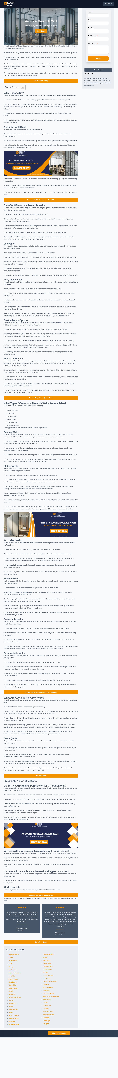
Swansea (46, 990)
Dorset (11, 1012)
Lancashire (47, 1005)
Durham (46, 1008)
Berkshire (12, 976)
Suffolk (11, 991)
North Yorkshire (48, 993)
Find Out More (41, 775)
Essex (11, 958)
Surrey (11, 967)
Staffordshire (47, 969)
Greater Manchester (50, 981)
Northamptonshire (15, 997)
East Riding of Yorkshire (51, 996)
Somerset (12, 1021)
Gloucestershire (14, 1015)
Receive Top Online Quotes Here (41, 398)
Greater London (14, 955)
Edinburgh (46, 1021)
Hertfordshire (13, 961)
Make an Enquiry (59, 1033)
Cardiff (45, 972)
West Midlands (14, 1018)
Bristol (45, 957)
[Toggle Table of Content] (22, 87)
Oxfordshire (12, 994)
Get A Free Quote (41, 942)
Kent (10, 964)
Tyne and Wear (48, 1012)
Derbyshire (46, 960)
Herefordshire (47, 966)
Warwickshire (13, 1003)
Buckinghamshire (14, 973)
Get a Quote (41, 31)
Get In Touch (98, 70)
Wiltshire (11, 1000)
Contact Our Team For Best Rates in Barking (41, 692)
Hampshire (12, 985)
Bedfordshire (13, 970)
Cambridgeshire (14, 979)
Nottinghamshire (48, 954)
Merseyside (47, 999)
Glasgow (46, 1024)
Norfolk (11, 1006)
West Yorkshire (48, 987)
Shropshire (46, 978)
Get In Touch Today (41, 81)
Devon (45, 1002)
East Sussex (13, 982)
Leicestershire (13, 1009)
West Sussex (13, 988)
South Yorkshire (48, 975)
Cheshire (46, 984)
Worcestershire (14, 1024)
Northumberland (48, 1015)
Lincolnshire (47, 963)
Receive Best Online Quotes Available (41, 200)
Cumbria (46, 1018)
